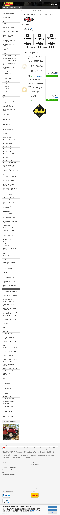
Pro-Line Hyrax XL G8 (7, 199)
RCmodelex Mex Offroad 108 (8, 398)
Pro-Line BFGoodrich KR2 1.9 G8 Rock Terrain (9, 177)
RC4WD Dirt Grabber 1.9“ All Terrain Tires (10, 252)
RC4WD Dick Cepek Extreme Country (8, 242)
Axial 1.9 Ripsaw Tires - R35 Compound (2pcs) (8, 17)
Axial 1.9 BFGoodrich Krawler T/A (9, 11)
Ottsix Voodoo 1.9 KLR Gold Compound (8, 133)
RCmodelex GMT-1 (6, 391)
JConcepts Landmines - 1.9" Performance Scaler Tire (8, 98)
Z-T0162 (30, 28)
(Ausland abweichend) (38, 76)
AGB (3, 472)
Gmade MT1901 (6, 81)
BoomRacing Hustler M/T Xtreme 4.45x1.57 (9, 52)
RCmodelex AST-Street (7, 381)
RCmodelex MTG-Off (7, 408)
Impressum (4, 465)
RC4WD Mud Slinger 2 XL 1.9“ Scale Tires (9, 338)
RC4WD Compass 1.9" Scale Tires (9, 235)
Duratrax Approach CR (7, 71)
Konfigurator (13, 7)
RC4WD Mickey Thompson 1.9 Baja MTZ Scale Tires (10, 320)
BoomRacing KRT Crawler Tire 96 (9, 60)
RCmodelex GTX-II (6, 393)
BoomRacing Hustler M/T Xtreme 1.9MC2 (9, 49)
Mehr (52, 512)
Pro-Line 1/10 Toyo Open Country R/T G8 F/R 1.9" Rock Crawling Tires (10, 170)
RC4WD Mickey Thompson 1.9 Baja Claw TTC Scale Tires (10, 312)
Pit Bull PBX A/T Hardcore (8, 151)
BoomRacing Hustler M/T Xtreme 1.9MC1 (9, 45)
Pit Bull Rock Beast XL (7, 157)
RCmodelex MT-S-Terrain (8, 403)
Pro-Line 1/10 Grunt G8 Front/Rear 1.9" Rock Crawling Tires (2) (10, 166)
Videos (19, 7)
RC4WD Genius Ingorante (8, 268)
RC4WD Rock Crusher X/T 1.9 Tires (10, 359)
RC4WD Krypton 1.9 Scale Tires (9, 301)
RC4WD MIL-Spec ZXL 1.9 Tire (9, 323)
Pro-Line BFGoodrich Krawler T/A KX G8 (9, 181)
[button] (46, 1)
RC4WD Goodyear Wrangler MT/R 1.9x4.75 (9, 286)
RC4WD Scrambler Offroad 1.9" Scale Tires (9, 365)
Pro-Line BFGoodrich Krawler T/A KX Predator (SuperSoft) (9, 185)
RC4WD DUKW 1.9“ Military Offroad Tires (10, 256)
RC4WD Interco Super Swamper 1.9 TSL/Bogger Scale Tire (10, 298)
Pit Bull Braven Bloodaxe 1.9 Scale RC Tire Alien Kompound (10, 140)
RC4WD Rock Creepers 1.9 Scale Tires (9, 352)
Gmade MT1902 (6, 83)
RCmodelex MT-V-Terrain (8, 406)
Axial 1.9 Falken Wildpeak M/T (9, 13)
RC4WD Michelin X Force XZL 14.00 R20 (10, 305)
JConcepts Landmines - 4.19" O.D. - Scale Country (10, 102)
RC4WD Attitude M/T (7, 225)
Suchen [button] (42, 0)
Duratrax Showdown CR (7, 78)
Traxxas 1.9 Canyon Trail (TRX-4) (9, 414)
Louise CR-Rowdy (6, 124)
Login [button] (50, 0)
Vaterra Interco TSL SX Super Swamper (9, 417)
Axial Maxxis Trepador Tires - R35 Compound (9, 24)
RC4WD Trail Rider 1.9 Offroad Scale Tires (9, 374)
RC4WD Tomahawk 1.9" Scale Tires (10, 368)
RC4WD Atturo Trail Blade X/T (9, 230)
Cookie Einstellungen (6, 476)
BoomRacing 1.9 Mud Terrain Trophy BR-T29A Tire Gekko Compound (11, 31)
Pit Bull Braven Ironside (7, 143)
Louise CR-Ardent (6, 116)
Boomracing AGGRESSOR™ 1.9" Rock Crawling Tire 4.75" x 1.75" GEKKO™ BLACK (9, 40)
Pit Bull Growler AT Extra (8, 146)
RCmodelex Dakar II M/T (8, 386)
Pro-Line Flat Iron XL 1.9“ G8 (8, 197)
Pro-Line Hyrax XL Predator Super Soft (9, 203)
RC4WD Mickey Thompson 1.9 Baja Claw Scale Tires (10, 309)
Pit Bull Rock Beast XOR (7, 160)
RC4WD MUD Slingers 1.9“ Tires (9, 341)
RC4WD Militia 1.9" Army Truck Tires (9, 327)
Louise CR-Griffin (6, 122)
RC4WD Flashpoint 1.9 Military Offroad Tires (9, 263)
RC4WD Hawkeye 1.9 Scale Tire (9, 289)
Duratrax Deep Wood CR (7, 73)
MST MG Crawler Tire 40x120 (9, 129)
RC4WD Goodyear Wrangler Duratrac (8, 278)
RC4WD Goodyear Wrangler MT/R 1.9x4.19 (9, 282)
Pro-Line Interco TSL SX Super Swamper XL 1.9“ (9, 218)
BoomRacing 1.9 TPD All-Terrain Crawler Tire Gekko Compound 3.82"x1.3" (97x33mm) (9, 35)
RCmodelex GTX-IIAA (7, 396)
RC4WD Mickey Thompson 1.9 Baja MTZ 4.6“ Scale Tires (10, 316)
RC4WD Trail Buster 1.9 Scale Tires (10, 370)
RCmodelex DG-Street (7, 388)
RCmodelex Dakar (6, 383)
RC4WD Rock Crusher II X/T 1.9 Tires (9, 356)
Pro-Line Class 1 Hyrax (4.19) (9, 194)
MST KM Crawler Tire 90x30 (8, 127)
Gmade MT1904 (6, 88)
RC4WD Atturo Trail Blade (8, 227)
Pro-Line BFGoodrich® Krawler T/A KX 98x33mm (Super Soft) (10, 189)
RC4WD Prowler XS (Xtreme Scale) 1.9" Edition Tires (10, 348)
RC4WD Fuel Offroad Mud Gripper (9, 266)
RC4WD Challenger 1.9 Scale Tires (10, 232)
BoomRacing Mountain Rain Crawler (8, 68)
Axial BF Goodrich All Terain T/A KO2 (9, 20)
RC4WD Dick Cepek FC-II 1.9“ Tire (9, 245)
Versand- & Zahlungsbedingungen (9, 467)
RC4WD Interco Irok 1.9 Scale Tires (10, 295)
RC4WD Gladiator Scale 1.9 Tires (9, 275)
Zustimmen (52, 507)
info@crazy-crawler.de (38, 465)
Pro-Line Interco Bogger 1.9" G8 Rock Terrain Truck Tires (9, 207)
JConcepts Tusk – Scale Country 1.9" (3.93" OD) (9, 114)
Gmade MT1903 (6, 86)
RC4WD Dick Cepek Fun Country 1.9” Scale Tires (9, 249)
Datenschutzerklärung (33, 510)
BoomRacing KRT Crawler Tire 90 (9, 58)
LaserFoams (5, 7)
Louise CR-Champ (6, 119)
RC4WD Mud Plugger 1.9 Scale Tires (9, 334)
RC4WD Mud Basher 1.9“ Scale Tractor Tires (9, 330)
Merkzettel (56, 0)
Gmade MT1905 (6, 91)
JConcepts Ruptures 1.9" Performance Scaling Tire (8, 106)
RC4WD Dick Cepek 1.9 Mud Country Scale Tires (8, 238)
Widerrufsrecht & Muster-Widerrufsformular (11, 469)
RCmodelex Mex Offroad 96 (8, 401)
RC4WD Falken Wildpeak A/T (9, 259)
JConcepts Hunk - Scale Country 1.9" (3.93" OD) (9, 94)
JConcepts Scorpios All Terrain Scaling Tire (9, 110)
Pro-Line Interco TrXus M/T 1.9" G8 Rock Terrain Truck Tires (10, 210)
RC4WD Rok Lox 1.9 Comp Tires (9, 361)
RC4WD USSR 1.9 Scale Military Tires (9, 378)
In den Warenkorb (52, 99)
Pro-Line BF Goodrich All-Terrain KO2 (9, 173)
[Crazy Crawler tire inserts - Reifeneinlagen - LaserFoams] (8, 4)
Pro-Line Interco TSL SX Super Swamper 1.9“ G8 (9, 214)
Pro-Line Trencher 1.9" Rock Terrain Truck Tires (10, 222)
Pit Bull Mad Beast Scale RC (8, 148)
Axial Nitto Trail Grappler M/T (9, 27)
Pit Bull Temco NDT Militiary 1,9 (9, 162)
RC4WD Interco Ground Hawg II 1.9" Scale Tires (10, 292)
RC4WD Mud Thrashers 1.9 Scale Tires (9, 344)
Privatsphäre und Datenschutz (8, 474)
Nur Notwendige (52, 510)
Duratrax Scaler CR (6, 76)
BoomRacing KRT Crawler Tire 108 (10, 55)
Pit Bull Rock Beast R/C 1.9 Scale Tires (9, 154)
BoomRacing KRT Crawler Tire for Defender (9, 64)
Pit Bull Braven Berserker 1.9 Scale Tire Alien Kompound (10, 136)
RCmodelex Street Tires (7, 411)
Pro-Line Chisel (6, 192)
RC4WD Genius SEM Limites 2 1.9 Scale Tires (10, 272)
